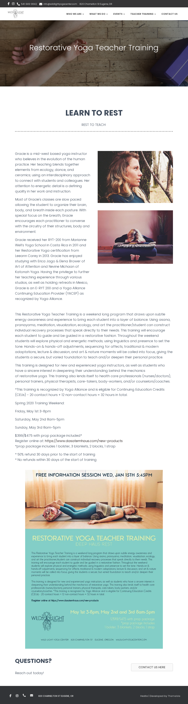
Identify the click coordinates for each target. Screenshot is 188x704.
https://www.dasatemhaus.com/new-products (84, 441)
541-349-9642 (29, 4)
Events (118, 13)
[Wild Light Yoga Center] (15, 13)
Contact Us (169, 13)
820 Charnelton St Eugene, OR (95, 4)
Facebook (9, 4)
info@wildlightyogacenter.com (60, 4)
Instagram (13, 4)
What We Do (97, 13)
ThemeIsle (174, 696)
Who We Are (74, 13)
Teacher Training (142, 13)
